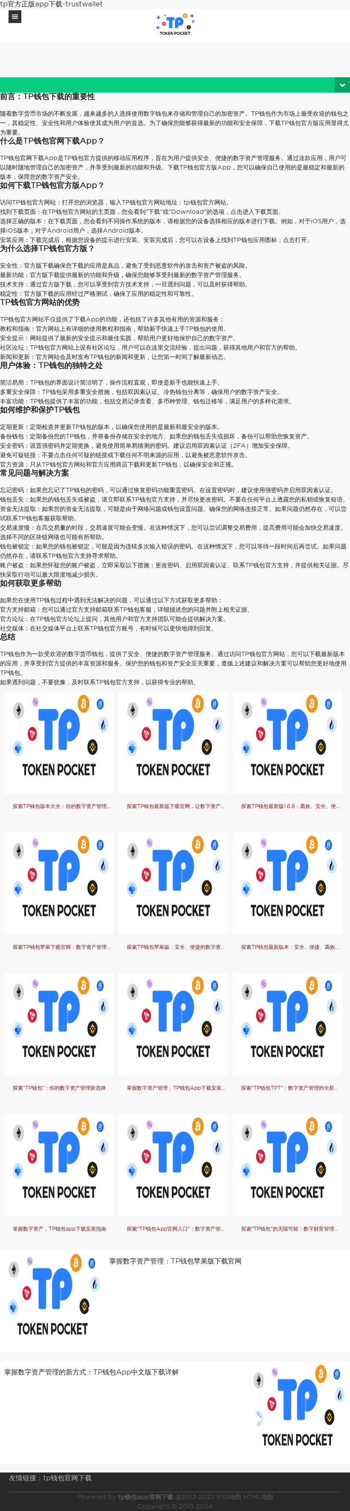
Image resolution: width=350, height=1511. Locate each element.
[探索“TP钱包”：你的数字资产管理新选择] (59, 1024)
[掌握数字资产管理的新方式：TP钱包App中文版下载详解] (297, 1412)
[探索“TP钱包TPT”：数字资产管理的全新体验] (287, 1024)
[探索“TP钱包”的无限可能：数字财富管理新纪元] (287, 1165)
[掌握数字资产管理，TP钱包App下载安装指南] (173, 1024)
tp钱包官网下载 (67, 1478)
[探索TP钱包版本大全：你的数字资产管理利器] (59, 742)
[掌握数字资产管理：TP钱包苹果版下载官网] (52, 1301)
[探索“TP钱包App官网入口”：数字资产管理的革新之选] (173, 1165)
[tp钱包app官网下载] (175, 25)
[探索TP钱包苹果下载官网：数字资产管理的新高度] (59, 883)
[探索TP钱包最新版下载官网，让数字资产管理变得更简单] (173, 742)
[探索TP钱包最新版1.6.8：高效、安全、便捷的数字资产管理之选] (287, 742)
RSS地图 (229, 1496)
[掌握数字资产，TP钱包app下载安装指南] (59, 1165)
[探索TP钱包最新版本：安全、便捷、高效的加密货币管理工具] (287, 883)
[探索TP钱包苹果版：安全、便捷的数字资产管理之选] (173, 883)
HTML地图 (258, 1496)
